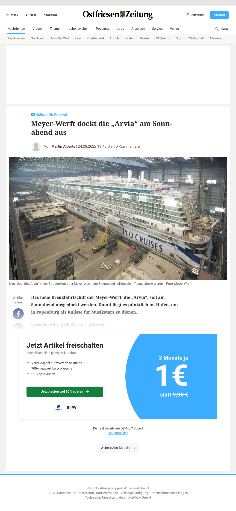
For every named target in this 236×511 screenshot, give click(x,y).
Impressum (86, 492)
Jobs (120, 28)
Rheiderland (95, 38)
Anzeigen (138, 28)
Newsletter (50, 15)
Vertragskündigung (134, 492)
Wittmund (163, 38)
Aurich (114, 38)
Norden (145, 38)
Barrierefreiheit (107, 492)
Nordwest (38, 38)
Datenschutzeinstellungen (169, 492)
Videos (37, 28)
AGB (51, 492)
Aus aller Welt (59, 38)
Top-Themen (16, 38)
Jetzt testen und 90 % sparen (62, 391)
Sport (180, 38)
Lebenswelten (78, 28)
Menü (14, 15)
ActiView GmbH (139, 497)
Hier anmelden (118, 433)
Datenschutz (66, 492)
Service (157, 28)
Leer (78, 38)
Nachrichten (16, 28)
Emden (129, 38)
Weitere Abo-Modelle (115, 447)
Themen (55, 28)
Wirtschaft (196, 38)
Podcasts (102, 28)
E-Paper (31, 15)
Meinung (216, 38)
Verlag (174, 28)
